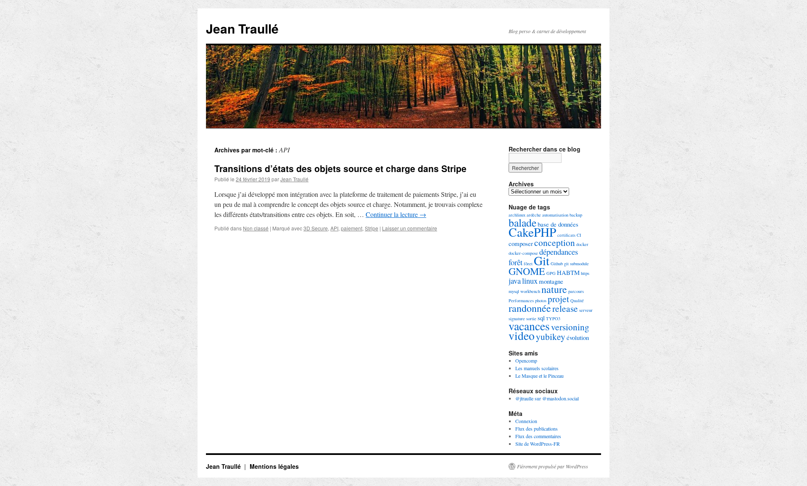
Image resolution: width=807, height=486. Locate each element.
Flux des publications (536, 428)
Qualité (577, 300)
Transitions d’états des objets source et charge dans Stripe (340, 168)
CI (579, 235)
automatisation (555, 215)
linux (530, 280)
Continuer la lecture (396, 214)
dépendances (558, 251)
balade (522, 222)
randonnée (530, 308)
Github (557, 264)
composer (521, 243)
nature (554, 289)
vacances (529, 326)
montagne (551, 281)
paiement (351, 228)
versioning (570, 327)
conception (554, 242)
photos (540, 300)
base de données (558, 224)
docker (582, 244)
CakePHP (532, 232)
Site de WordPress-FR (537, 443)
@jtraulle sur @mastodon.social (547, 398)
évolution (578, 337)
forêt (515, 262)
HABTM (568, 272)
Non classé (256, 228)
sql (541, 318)
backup (576, 215)
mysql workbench (524, 291)
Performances (521, 300)
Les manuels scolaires (537, 368)
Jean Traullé (242, 28)
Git (541, 260)
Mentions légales (274, 466)
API (334, 228)
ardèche (534, 215)
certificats (566, 235)
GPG (551, 273)
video (522, 335)
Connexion (526, 421)
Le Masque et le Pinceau (539, 375)
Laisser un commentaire (409, 228)
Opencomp (526, 360)
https (585, 273)
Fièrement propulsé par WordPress (552, 466)
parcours (576, 291)
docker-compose (523, 253)
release (565, 308)
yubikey (550, 336)
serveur (586, 310)
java (515, 280)
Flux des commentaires (538, 436)
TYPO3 (553, 318)
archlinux (517, 215)
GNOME (527, 271)
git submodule (576, 264)
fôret (528, 264)
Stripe (371, 228)
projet (558, 299)
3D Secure (315, 228)
